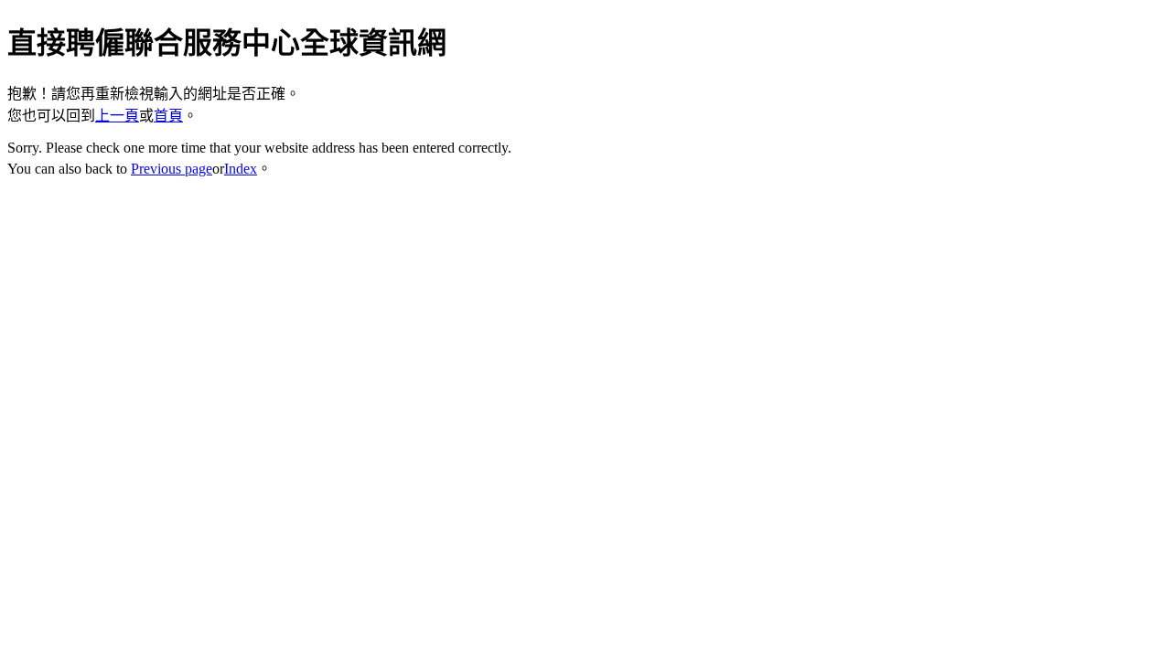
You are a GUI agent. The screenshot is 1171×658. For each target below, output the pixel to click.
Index (240, 168)
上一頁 (117, 115)
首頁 (168, 115)
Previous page (171, 168)
